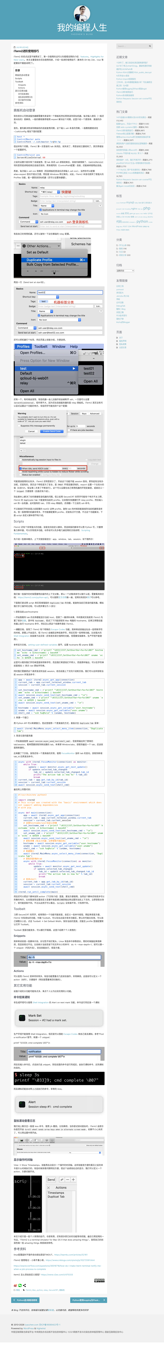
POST (125, 226)
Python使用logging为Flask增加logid (131, 89)
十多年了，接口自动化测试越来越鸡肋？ (132, 63)
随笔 (122, 213)
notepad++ (132, 222)
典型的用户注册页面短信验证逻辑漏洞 (131, 143)
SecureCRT (53, 1290)
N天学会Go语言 (122, 76)
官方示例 (62, 597)
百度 (139, 203)
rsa (139, 209)
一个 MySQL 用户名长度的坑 (128, 170)
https (118, 230)
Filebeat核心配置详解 (125, 134)
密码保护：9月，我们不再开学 (128, 160)
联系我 (51, 1310)
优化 (127, 213)
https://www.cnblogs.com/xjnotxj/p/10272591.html (70, 1260)
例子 (89, 597)
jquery (138, 213)
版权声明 (122, 341)
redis (145, 213)
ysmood (120, 289)
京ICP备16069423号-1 (49, 1324)
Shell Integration (21, 636)
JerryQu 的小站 (122, 296)
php (146, 208)
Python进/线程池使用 (125, 95)
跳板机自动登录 (22, 75)
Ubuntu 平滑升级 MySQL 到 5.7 (129, 153)
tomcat (123, 203)
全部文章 (122, 347)
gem (131, 213)
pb (121, 217)
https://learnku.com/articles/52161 (71, 1254)
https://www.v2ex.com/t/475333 (57, 1274)
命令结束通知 (23, 94)
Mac (34, 1290)
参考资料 (19, 103)
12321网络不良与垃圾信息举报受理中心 (86, 1332)
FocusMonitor (68, 753)
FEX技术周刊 (121, 315)
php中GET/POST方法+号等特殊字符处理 (133, 163)
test (141, 213)
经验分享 (122, 255)
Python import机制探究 (126, 79)
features (84, 56)
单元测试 (127, 217)
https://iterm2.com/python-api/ (33, 597)
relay (46, 1290)
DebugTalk (120, 306)
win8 (136, 217)
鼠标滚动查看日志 (25, 97)
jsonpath (119, 209)
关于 (121, 338)
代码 (119, 221)
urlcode (140, 217)
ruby (136, 203)
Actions (21, 88)
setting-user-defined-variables (42, 644)
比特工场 (120, 286)
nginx (134, 208)
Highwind (40, 1328)
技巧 (143, 203)
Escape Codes (58, 629)
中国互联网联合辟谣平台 (22, 1332)
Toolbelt (19, 81)
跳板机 (62, 1290)
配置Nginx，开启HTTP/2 (126, 124)
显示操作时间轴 (24, 100)
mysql (130, 202)
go (134, 213)
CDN (129, 226)
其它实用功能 (21, 91)
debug (145, 217)
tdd (123, 209)
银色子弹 (120, 319)
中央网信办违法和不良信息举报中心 (50, 1332)
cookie (150, 222)
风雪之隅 (120, 312)
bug (117, 226)
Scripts (18, 78)
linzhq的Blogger (123, 322)
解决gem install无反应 (125, 186)
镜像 (132, 217)
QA (123, 217)
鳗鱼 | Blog (120, 309)
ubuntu (150, 217)
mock (118, 203)
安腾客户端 (146, 226)
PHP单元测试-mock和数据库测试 (130, 173)
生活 (121, 252)
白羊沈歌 (120, 302)
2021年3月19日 (22, 47)
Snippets (22, 85)
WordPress (137, 226)
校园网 (123, 230)
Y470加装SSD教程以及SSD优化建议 (131, 117)
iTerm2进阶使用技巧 (124, 92)
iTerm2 (28, 1290)
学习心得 (122, 245)
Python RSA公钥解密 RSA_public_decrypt (134, 72)
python (40, 1290)
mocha (118, 213)
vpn (142, 209)
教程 (18, 1290)
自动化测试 (125, 222)
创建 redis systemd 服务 (126, 127)
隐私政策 (122, 344)
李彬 (118, 299)
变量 (24, 620)
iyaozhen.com (31, 1324)
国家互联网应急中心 (114, 1332)
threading (128, 209)
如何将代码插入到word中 (126, 150)
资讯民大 (148, 203)
